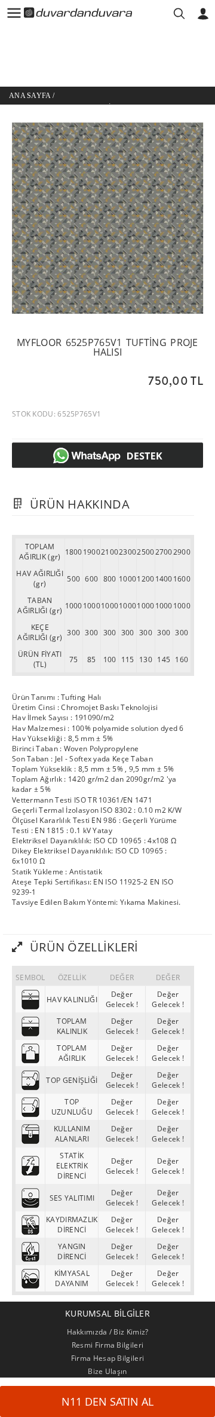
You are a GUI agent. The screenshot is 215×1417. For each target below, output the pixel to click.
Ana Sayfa (30, 95)
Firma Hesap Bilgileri (107, 1358)
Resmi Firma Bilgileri (107, 1345)
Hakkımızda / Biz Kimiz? (108, 1332)
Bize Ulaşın (107, 1371)
